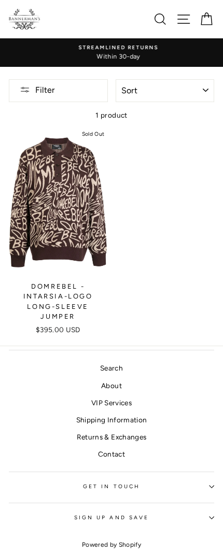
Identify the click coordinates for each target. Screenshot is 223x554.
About (111, 385)
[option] (112, 53)
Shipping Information (111, 420)
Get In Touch (111, 486)
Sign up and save (111, 517)
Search (111, 368)
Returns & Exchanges (111, 437)
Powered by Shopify (111, 544)
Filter (44, 90)
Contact (111, 454)
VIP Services (111, 403)
